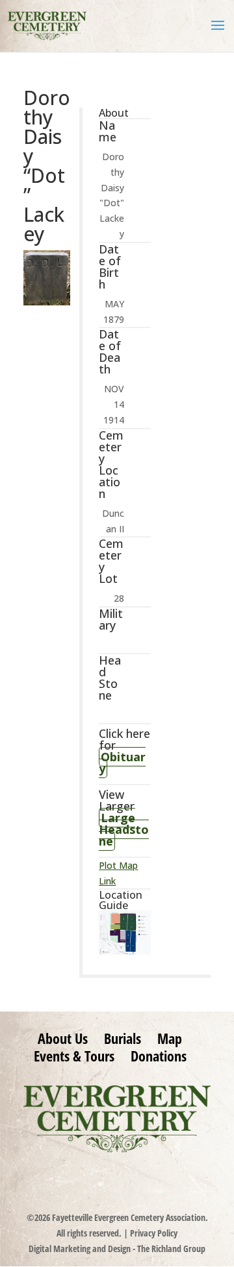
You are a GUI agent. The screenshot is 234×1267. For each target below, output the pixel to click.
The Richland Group (171, 1248)
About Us (63, 1038)
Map (169, 1038)
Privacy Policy (153, 1233)
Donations (159, 1055)
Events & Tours (74, 1055)
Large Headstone (124, 829)
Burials (122, 1038)
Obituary (122, 762)
